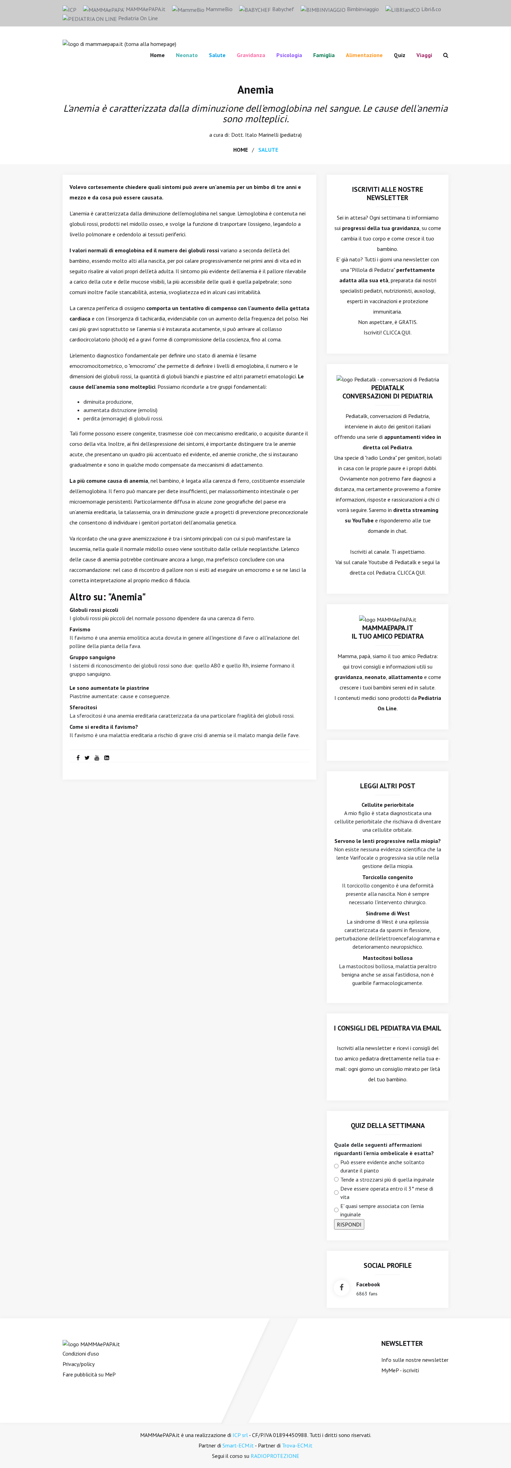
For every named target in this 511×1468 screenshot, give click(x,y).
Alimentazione (364, 55)
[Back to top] (495, 1452)
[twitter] (87, 757)
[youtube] (97, 757)
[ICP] (69, 9)
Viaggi (424, 55)
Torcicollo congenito (387, 877)
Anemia (255, 89)
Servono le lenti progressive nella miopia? (387, 840)
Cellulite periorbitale (388, 804)
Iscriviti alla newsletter (364, 1047)
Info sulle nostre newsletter (414, 1359)
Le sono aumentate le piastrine (109, 687)
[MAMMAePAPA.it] (91, 1343)
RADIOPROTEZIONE (275, 1455)
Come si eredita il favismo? (104, 726)
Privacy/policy (79, 1363)
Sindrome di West (388, 913)
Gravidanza (251, 55)
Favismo (80, 629)
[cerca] (443, 55)
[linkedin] (106, 757)
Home (157, 55)
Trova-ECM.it (297, 1445)
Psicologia (289, 55)
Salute (217, 55)
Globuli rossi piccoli (94, 609)
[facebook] (78, 757)
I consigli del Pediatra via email (387, 1028)
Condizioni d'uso (81, 1353)
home (240, 149)
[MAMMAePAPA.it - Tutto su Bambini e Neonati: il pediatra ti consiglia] (119, 43)
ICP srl (240, 1434)
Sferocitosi (83, 707)
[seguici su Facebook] (341, 1288)
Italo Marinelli (261, 134)
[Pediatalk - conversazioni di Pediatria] (387, 378)
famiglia (324, 55)
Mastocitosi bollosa (388, 957)
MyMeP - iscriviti (400, 1370)
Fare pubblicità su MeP (89, 1374)
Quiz (399, 55)
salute (268, 149)
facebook (368, 1284)
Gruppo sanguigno (92, 657)
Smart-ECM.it (238, 1445)
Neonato (187, 55)
